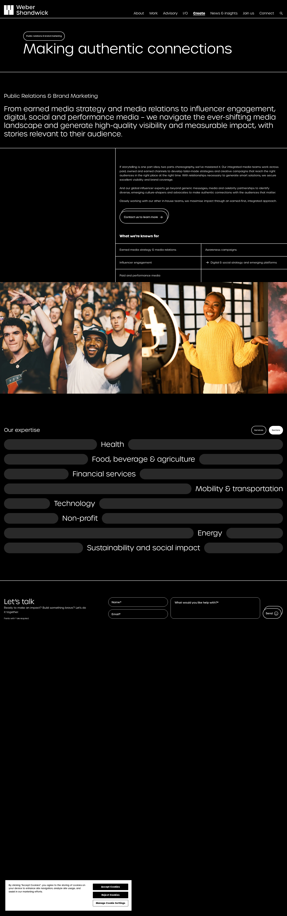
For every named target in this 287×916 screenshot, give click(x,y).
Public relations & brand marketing (44, 36)
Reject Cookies (110, 894)
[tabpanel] (143, 496)
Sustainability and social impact (143, 548)
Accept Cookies (110, 886)
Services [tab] (258, 430)
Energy (210, 533)
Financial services (104, 474)
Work (153, 13)
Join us (248, 13)
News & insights (224, 13)
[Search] (281, 13)
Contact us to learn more (141, 217)
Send (269, 613)
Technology (74, 503)
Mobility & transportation (239, 488)
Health (112, 444)
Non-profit (80, 518)
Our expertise (22, 430)
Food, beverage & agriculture (143, 459)
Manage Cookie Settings (110, 903)
